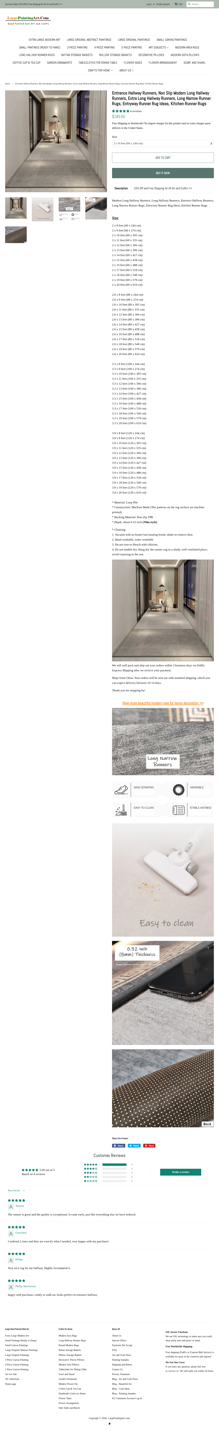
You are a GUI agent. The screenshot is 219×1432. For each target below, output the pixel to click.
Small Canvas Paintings (172, 40)
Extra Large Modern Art (44, 40)
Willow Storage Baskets (115, 55)
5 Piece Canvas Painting (16, 1369)
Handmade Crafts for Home (72, 1393)
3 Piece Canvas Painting (16, 1359)
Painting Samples (120, 1359)
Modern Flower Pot (68, 1384)
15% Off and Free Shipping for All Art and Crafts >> (163, 188)
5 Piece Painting (131, 47)
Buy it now (163, 173)
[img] (16, 1200)
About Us (125, 70)
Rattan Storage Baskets (77, 55)
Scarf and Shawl (195, 63)
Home (7, 83)
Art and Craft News (121, 1355)
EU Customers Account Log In (127, 1398)
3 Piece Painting (77, 47)
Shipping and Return (122, 1364)
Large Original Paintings (134, 40)
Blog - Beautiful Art (122, 1384)
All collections (12, 1379)
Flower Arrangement (163, 63)
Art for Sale (11, 1374)
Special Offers (119, 1340)
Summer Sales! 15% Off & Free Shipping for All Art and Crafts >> (33, 4)
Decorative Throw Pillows (71, 1359)
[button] (121, 111)
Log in (149, 4)
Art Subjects (157, 47)
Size (114, 136)
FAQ (114, 1350)
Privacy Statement (121, 1374)
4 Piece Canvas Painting (16, 1364)
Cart (181, 4)
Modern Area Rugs (187, 47)
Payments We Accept (122, 1345)
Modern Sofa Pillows (185, 55)
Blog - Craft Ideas (121, 1388)
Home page (10, 1384)
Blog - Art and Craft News (125, 1379)
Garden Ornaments (59, 63)
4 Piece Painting (104, 47)
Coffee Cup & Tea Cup (26, 63)
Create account (163, 4)
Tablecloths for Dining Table (98, 63)
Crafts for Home (99, 70)
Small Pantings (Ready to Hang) (39, 47)
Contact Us (117, 1369)
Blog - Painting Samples (124, 1393)
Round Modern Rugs (69, 1345)
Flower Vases (133, 63)
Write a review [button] (180, 1172)
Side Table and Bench (69, 1407)
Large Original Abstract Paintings (89, 40)
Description (121, 188)
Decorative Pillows (151, 55)
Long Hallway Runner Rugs (37, 55)
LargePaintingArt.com (119, 1418)
